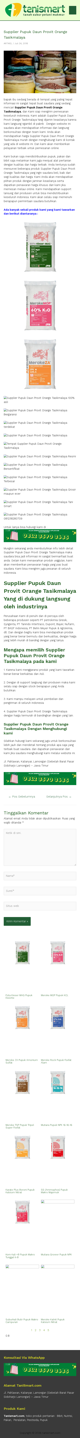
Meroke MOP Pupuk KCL (54, 995)
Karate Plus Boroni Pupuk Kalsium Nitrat (20, 1191)
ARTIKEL (8, 43)
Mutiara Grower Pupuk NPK (56, 1254)
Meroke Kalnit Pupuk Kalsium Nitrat (53, 1320)
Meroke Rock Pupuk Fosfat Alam (56, 1061)
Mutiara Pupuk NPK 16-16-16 (56, 1125)
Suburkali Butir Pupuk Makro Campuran (22, 1320)
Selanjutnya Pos (59, 796)
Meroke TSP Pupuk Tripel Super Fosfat (20, 1126)
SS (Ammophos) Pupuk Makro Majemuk (54, 1191)
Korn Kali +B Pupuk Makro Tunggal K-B (20, 1256)
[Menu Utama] (72, 10)
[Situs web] (40, 906)
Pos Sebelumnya (21, 796)
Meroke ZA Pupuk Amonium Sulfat (22, 1061)
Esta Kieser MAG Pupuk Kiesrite (19, 996)
